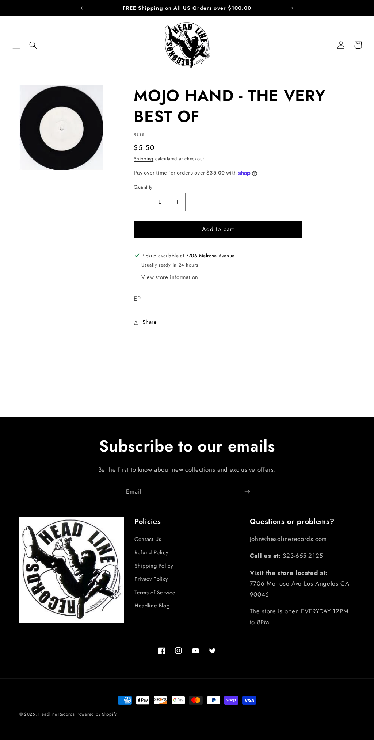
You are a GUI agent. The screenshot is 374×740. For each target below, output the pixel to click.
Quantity (143, 187)
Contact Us (147, 539)
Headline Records (56, 714)
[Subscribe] (247, 492)
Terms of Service (154, 592)
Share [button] (149, 322)
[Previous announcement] (82, 8)
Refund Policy (151, 552)
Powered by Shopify (97, 714)
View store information (169, 277)
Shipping (143, 159)
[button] (16, 45)
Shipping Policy (153, 566)
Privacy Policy (151, 579)
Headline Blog (151, 606)
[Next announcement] (292, 8)
